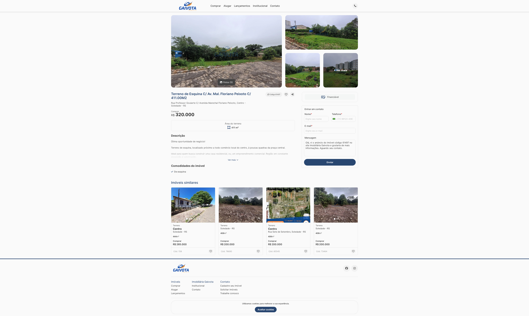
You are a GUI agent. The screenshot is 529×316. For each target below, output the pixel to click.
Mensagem (310, 137)
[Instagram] (354, 268)
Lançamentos (242, 5)
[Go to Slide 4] (194, 219)
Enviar (330, 162)
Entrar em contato (314, 109)
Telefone (337, 114)
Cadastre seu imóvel (231, 285)
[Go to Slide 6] (199, 219)
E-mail (308, 126)
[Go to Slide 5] (197, 219)
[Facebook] (346, 268)
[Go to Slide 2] (189, 219)
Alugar (227, 5)
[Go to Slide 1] (187, 219)
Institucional (260, 5)
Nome (308, 114)
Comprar (215, 5)
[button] (193, 205)
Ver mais (232, 160)
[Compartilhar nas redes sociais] (292, 94)
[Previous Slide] (174, 205)
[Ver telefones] (355, 6)
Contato (275, 5)
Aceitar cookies (266, 309)
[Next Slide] (212, 205)
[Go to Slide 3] (192, 219)
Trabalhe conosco (229, 293)
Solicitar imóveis (228, 289)
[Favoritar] (286, 94)
